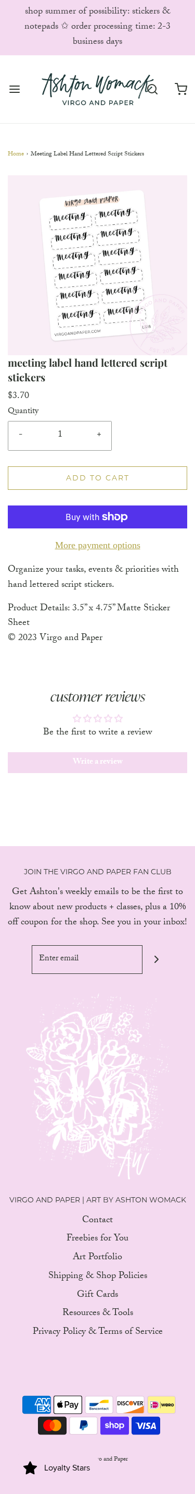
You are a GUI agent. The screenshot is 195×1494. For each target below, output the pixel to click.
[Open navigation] (14, 89)
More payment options (97, 545)
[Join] (156, 959)
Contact (97, 1221)
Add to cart (97, 478)
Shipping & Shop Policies (97, 1277)
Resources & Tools (97, 1314)
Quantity (23, 412)
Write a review (98, 762)
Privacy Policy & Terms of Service (98, 1333)
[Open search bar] (152, 89)
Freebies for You (97, 1239)
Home (16, 155)
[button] (97, 265)
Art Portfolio (97, 1258)
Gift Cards (97, 1296)
